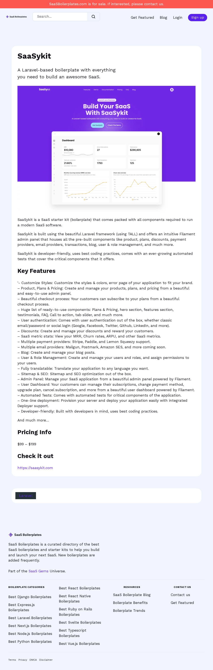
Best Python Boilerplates (30, 641)
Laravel (26, 496)
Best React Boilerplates (79, 588)
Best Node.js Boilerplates (30, 634)
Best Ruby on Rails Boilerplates (75, 612)
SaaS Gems (38, 571)
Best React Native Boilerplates (75, 598)
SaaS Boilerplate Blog (132, 595)
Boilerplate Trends (129, 610)
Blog (163, 17)
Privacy (23, 659)
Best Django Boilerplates (29, 597)
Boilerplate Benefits (130, 603)
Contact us (180, 595)
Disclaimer (46, 659)
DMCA (33, 659)
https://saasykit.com (35, 468)
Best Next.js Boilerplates (29, 626)
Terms (12, 659)
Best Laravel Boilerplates (30, 618)
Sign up (197, 17)
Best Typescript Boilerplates (72, 633)
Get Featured (142, 17)
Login (177, 17)
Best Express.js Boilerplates (21, 607)
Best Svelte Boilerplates (80, 622)
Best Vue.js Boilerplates (79, 644)
